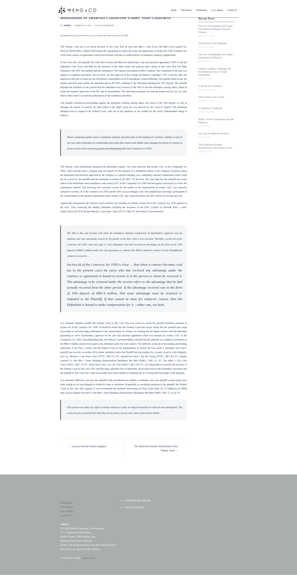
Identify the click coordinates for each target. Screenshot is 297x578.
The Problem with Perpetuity (212, 43)
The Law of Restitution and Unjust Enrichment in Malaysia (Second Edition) (215, 29)
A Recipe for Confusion (210, 86)
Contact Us (232, 10)
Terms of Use (88, 558)
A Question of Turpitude (210, 108)
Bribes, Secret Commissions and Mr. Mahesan (216, 121)
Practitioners (201, 10)
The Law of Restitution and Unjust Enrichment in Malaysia (215, 56)
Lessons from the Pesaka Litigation (89, 446)
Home (173, 10)
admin (67, 25)
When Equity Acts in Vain (211, 97)
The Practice (186, 10)
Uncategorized (104, 25)
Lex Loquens (217, 10)
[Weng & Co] (77, 10)
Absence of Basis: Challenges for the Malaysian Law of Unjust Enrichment (214, 71)
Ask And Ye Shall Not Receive (213, 133)
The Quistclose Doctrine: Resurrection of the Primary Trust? (215, 146)
